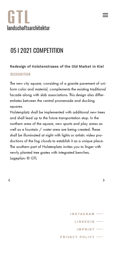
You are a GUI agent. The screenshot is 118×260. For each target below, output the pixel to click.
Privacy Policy (77, 237)
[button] (105, 17)
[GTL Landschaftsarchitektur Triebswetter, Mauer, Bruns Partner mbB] (62, 20)
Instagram (82, 214)
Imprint (86, 229)
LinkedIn (85, 222)
